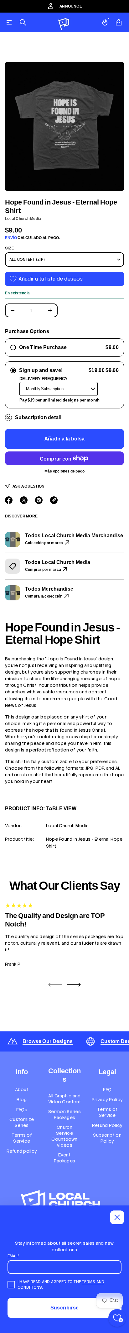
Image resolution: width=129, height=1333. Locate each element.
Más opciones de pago (64, 471)
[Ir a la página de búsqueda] (23, 22)
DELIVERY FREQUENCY (43, 378)
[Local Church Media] (64, 22)
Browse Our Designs (48, 1041)
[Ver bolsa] (119, 22)
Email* (13, 1256)
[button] (23, 22)
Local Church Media (23, 218)
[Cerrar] (117, 1217)
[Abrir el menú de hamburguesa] (9, 22)
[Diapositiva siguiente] (74, 985)
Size (9, 248)
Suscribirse (64, 1307)
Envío (11, 237)
